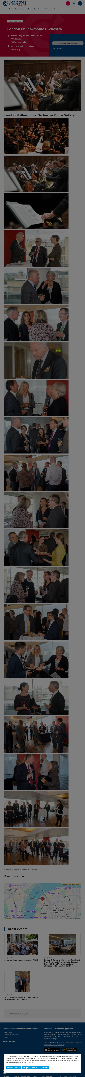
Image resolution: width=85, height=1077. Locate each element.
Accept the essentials (30, 1068)
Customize (44, 1068)
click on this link (29, 1063)
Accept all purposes (13, 1068)
